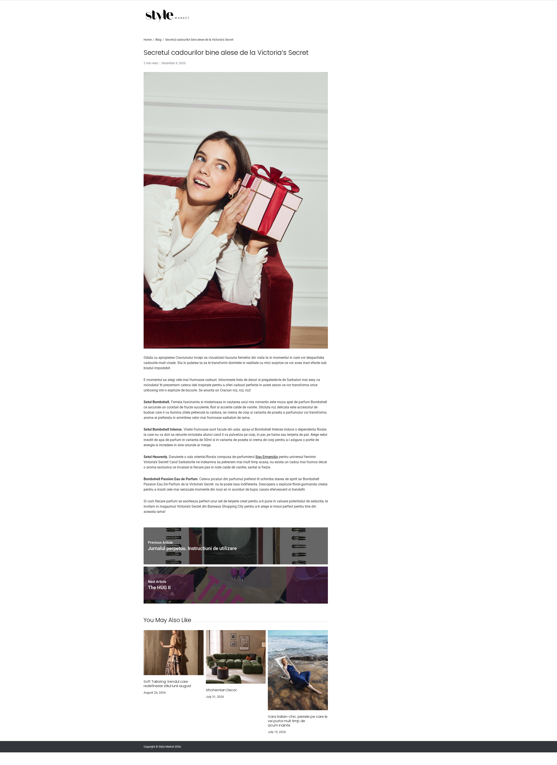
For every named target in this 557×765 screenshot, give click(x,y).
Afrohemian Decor (221, 690)
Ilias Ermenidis (266, 457)
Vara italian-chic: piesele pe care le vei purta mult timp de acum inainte (297, 721)
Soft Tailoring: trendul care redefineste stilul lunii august (167, 683)
